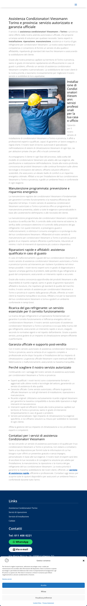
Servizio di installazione (19, 516)
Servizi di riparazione (18, 512)
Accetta (43, 585)
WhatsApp (22, 541)
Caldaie (12, 520)
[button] (83, 561)
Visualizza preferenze (43, 598)
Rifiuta (43, 591)
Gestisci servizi (7, 579)
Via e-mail (22, 549)
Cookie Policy (37, 603)
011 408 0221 (23, 535)
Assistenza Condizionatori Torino (23, 508)
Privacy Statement (48, 603)
